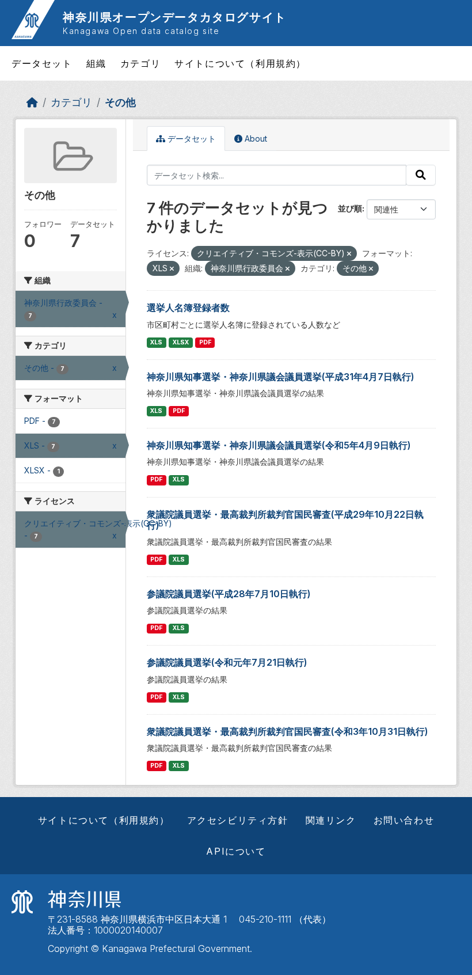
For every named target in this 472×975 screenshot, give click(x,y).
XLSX (181, 342)
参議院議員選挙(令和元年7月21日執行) (227, 662)
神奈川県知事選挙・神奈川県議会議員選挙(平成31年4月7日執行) (280, 376)
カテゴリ (140, 63)
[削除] (349, 254)
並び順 (350, 208)
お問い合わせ (404, 820)
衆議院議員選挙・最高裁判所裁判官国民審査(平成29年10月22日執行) (285, 520)
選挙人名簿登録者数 (188, 307)
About (254, 138)
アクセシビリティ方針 (237, 820)
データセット (42, 63)
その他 (120, 102)
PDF (205, 342)
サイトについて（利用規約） (240, 63)
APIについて (235, 851)
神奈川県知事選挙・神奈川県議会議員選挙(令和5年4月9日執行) (279, 445)
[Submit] (421, 175)
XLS (156, 342)
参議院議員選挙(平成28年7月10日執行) (229, 594)
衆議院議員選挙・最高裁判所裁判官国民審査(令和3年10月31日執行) (287, 731)
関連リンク (331, 820)
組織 (96, 63)
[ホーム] (32, 102)
